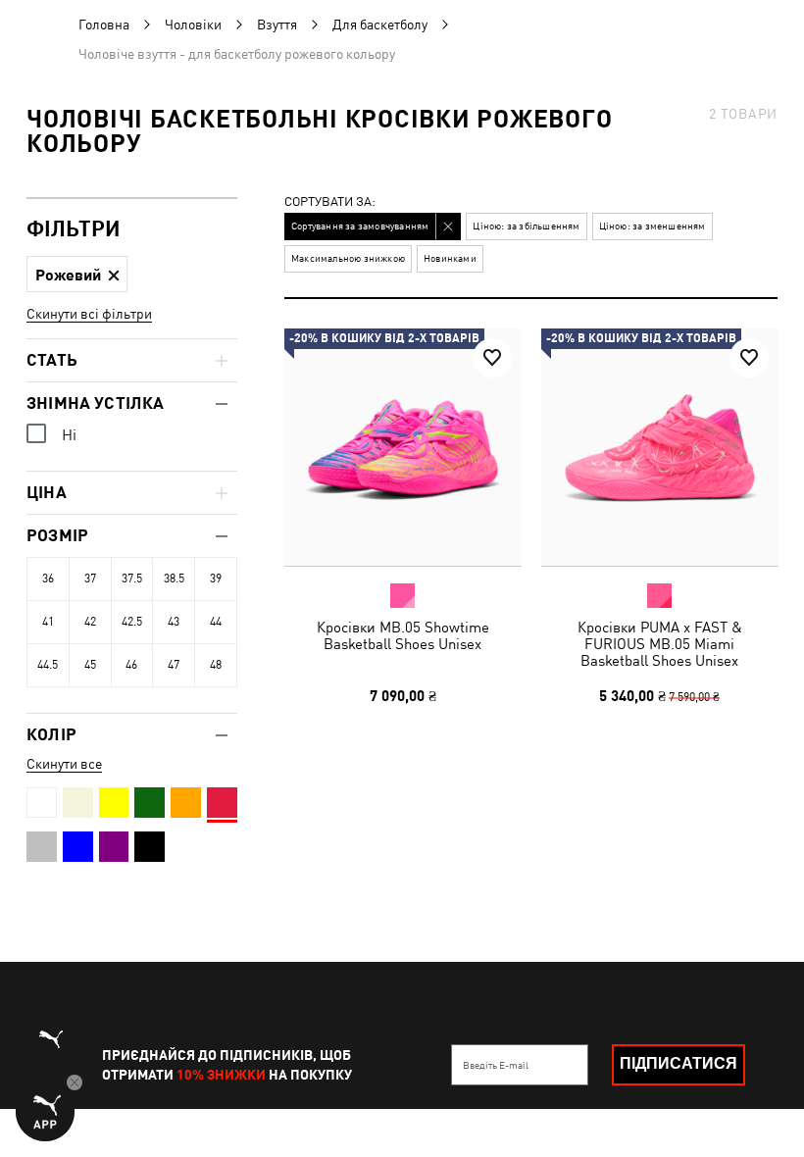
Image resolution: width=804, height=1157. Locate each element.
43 (173, 622)
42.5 (132, 622)
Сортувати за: (330, 202)
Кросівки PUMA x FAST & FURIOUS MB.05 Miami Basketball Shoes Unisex (659, 644)
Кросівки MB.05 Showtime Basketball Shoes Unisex (403, 635)
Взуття (277, 24)
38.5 (174, 578)
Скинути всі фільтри (89, 314)
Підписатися (678, 1063)
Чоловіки (193, 24)
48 (216, 665)
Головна (103, 24)
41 (48, 622)
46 (131, 665)
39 (216, 578)
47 (173, 665)
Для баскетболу (379, 24)
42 (90, 622)
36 (48, 578)
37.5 (132, 578)
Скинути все (64, 764)
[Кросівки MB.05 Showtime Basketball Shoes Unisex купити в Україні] (403, 447)
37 (90, 578)
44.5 (47, 665)
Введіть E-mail (495, 1065)
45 (90, 665)
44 (216, 622)
